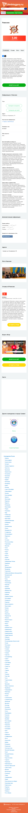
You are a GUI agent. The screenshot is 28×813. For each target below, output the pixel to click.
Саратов (7, 654)
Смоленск (7, 773)
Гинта (6, 711)
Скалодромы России (9, 456)
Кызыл (6, 612)
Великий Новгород (9, 750)
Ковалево (7, 724)
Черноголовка (8, 680)
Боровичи (7, 563)
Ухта (6, 678)
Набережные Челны (10, 561)
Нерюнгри (7, 761)
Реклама (14, 808)
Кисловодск (8, 598)
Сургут (6, 658)
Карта (22, 50)
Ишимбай (7, 588)
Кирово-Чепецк (9, 596)
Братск (7, 565)
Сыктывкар (8, 662)
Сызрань (7, 660)
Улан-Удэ (7, 676)
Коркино (7, 787)
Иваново (7, 584)
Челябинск (7, 516)
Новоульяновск (9, 633)
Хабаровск (7, 522)
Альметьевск (8, 462)
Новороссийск (8, 631)
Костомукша (8, 721)
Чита (6, 682)
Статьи (3, 13)
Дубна (6, 742)
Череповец (8, 544)
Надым (7, 625)
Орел (6, 752)
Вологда (7, 545)
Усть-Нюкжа (8, 793)
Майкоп (7, 621)
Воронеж (7, 501)
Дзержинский (8, 575)
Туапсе (7, 732)
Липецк (7, 617)
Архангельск (8, 471)
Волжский (7, 701)
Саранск (7, 759)
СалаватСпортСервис (14, 448)
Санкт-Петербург (9, 489)
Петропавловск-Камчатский (12, 641)
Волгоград (7, 499)
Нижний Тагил (8, 627)
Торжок (7, 670)
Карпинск (7, 592)
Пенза (6, 528)
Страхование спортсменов (14, 13)
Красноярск (8, 606)
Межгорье (7, 691)
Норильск (7, 734)
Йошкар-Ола (8, 590)
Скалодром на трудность (14, 105)
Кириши (7, 594)
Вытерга (7, 703)
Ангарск (7, 464)
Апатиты (7, 468)
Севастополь (8, 767)
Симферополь (8, 736)
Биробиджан (8, 713)
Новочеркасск (8, 763)
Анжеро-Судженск (9, 466)
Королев (7, 602)
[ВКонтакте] (3, 56)
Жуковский (7, 580)
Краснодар (8, 507)
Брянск (7, 497)
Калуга (7, 524)
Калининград (8, 526)
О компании (6, 50)
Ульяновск (7, 510)
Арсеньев (7, 470)
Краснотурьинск (9, 604)
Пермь (6, 508)
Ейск (6, 730)
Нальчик (7, 715)
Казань (7, 493)
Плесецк (7, 559)
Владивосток (8, 530)
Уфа (6, 512)
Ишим (6, 779)
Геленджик (7, 728)
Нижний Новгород (9, 520)
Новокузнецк (8, 629)
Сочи (6, 538)
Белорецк (7, 483)
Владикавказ (8, 567)
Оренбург (7, 639)
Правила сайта (14, 811)
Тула (6, 672)
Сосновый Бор (8, 656)
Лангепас (7, 614)
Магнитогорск (8, 619)
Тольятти (7, 666)
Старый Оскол (8, 699)
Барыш (6, 479)
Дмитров (7, 577)
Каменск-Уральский (10, 765)
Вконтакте (7, 236)
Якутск (7, 555)
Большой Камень (9, 754)
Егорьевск (7, 744)
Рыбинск (7, 791)
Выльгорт (7, 722)
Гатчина (7, 540)
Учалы (6, 695)
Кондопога (7, 600)
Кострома (7, 726)
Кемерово (7, 505)
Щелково (7, 684)
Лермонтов (8, 615)
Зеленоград (8, 582)
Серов (6, 553)
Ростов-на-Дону (9, 542)
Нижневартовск (9, 783)
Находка (7, 756)
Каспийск (7, 707)
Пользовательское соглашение (14, 809)
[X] (5, 56)
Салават (7, 649)
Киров (6, 557)
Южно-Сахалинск (9, 686)
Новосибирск (8, 491)
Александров (8, 460)
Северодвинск (8, 689)
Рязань (7, 549)
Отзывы (13, 50)
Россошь (7, 705)
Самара (7, 652)
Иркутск (7, 503)
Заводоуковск (8, 777)
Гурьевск (7, 717)
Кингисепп (7, 740)
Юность (14, 431)
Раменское (8, 746)
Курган (7, 610)
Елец (6, 579)
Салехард (7, 651)
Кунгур (7, 608)
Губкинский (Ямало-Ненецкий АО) (13, 573)
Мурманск (7, 536)
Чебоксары (8, 514)
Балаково (7, 475)
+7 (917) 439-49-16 (8, 121)
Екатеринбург (8, 495)
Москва (7, 487)
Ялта (6, 738)
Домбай (7, 719)
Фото (17, 50)
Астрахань (7, 473)
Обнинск (7, 637)
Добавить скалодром (14, 807)
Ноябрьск (7, 789)
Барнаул (7, 477)
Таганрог (7, 664)
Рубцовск (7, 647)
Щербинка (7, 687)
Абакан (7, 458)
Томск (6, 668)
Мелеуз (7, 693)
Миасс (6, 623)
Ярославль (7, 518)
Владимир (7, 569)
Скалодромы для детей (14, 110)
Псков (6, 643)
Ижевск (7, 586)
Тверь (6, 775)
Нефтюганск (8, 785)
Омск (6, 547)
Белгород (7, 481)
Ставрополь (8, 532)
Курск (6, 551)
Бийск (6, 485)
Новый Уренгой (9, 635)
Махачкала (8, 709)
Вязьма (7, 769)
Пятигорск (7, 645)
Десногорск (8, 771)
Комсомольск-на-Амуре (11, 781)
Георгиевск (8, 571)
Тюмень (7, 674)
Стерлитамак (8, 697)
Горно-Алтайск (8, 757)
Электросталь (8, 748)
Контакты (14, 810)
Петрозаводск (8, 534)
